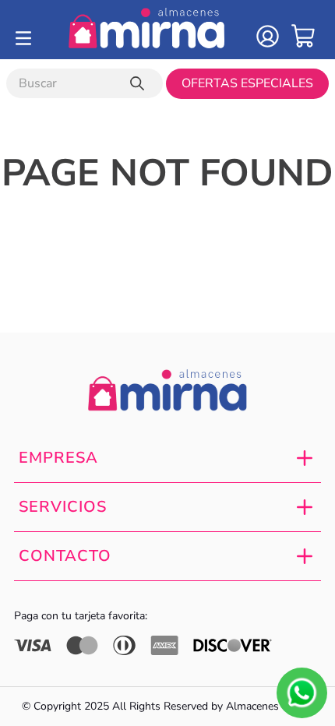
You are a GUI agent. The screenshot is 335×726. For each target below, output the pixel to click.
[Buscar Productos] (140, 83)
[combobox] (84, 83)
